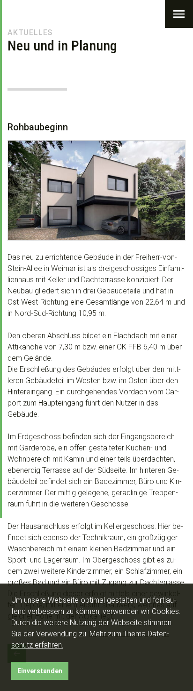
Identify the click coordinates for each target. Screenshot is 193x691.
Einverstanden (39, 671)
